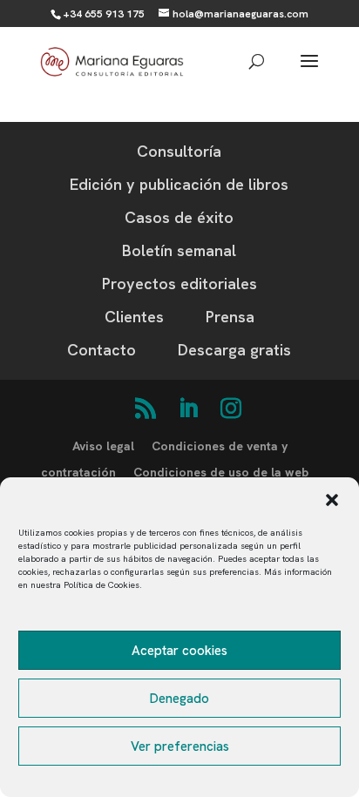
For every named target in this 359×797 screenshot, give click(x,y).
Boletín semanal (179, 250)
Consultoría (179, 151)
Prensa (230, 317)
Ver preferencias (180, 746)
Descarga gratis (234, 350)
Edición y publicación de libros (179, 184)
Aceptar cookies (179, 650)
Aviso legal (103, 446)
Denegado (179, 698)
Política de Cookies (101, 585)
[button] (332, 500)
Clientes (134, 317)
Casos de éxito (179, 217)
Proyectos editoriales (179, 284)
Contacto (101, 350)
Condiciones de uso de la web (220, 472)
